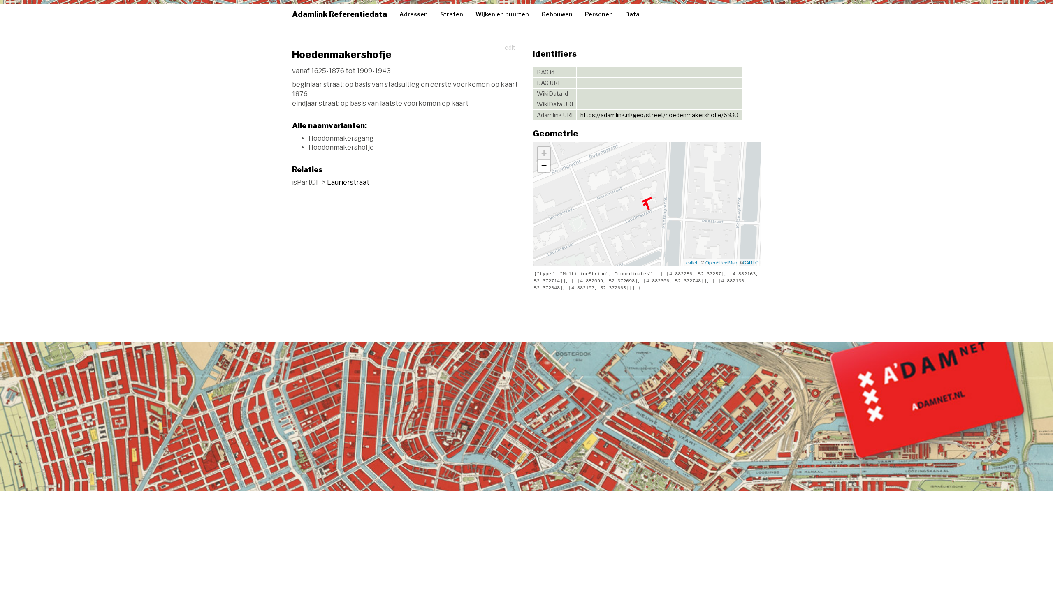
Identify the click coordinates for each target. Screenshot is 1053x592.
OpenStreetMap (721, 262)
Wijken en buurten (502, 14)
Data (632, 14)
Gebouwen (557, 14)
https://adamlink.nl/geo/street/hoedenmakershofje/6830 (659, 114)
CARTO (751, 262)
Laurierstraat (348, 182)
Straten (451, 14)
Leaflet (690, 262)
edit (510, 47)
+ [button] (544, 153)
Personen (599, 14)
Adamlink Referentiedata (339, 14)
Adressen (413, 14)
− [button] (544, 165)
